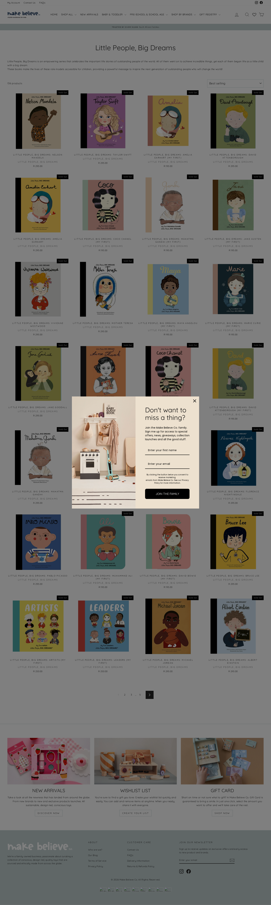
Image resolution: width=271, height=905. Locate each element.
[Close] (194, 400)
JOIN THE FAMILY (167, 494)
